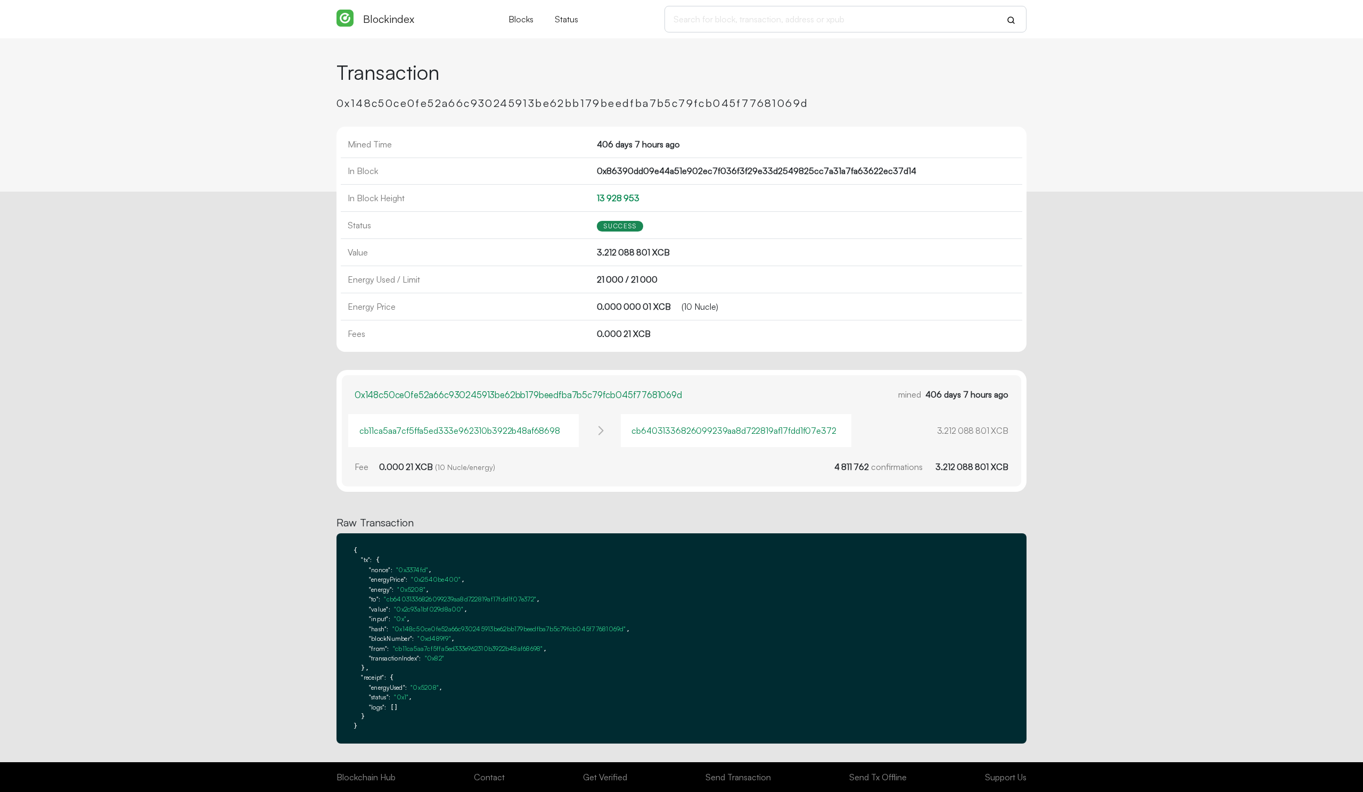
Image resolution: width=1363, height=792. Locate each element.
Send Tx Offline (878, 777)
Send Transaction (738, 777)
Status (566, 19)
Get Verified (605, 777)
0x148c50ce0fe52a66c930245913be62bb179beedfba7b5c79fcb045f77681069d (518, 394)
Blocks (520, 19)
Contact (489, 777)
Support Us (1006, 777)
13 (618, 198)
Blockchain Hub (366, 777)
